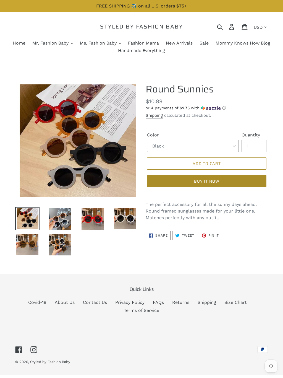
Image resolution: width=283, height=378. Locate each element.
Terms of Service (141, 310)
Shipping (154, 115)
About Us (65, 302)
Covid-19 (37, 302)
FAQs (158, 302)
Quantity (251, 135)
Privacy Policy (130, 302)
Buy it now (206, 181)
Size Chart (235, 302)
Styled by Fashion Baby (141, 26)
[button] (207, 108)
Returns (180, 302)
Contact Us (95, 302)
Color (153, 135)
